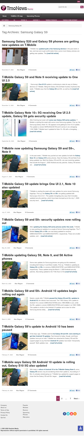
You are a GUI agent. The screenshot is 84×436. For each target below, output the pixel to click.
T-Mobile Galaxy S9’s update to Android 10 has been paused (38, 328)
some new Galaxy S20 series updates (62, 120)
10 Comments (29, 212)
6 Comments (32, 105)
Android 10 (54, 341)
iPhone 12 (24, 20)
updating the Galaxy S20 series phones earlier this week (53, 227)
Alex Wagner (21, 70)
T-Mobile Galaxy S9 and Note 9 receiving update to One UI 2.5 (40, 79)
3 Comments (29, 248)
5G (14, 20)
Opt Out (3, 417)
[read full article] (53, 53)
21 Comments (29, 319)
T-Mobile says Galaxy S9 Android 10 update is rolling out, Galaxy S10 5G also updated (38, 364)
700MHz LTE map (17, 16)
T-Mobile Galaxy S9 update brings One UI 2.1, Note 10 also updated (38, 185)
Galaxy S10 (43, 158)
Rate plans (26, 417)
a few (51, 49)
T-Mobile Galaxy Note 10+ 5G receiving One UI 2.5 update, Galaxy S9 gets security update (36, 114)
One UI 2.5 (42, 84)
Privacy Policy (5, 412)
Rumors (25, 410)
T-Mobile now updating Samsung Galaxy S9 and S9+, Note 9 (38, 150)
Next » (76, 398)
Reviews (25, 407)
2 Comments (30, 283)
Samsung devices (59, 49)
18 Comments (32, 355)
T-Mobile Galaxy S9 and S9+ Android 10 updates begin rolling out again (39, 292)
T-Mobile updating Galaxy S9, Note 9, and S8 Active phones (37, 257)
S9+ (56, 193)
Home (5, 16)
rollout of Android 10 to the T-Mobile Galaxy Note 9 (56, 369)
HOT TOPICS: (5, 20)
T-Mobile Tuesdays (51, 20)
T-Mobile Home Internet (70, 20)
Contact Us (4, 415)
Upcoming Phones (33, 16)
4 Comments (32, 70)
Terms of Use (5, 410)
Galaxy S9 (53, 89)
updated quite (44, 49)
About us (3, 407)
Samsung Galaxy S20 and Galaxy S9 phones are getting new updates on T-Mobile (40, 43)
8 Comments (33, 141)
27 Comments (32, 390)
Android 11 (36, 20)
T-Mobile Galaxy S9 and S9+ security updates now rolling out (41, 221)
